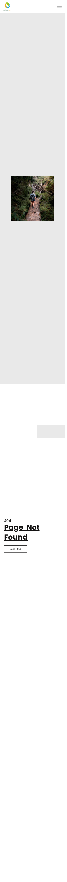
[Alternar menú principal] (59, 6)
